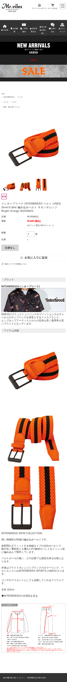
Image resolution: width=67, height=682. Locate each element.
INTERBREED (8, 97)
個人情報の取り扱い (43, 30)
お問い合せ (53, 30)
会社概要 (15, 30)
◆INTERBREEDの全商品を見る (19, 595)
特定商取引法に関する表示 (36, 678)
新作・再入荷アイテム (11, 107)
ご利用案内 (25, 30)
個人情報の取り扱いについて (13, 678)
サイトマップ (63, 30)
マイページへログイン (39, 8)
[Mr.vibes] (12, 11)
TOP (3, 94)
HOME (5, 30)
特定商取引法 (34, 30)
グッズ (20, 97)
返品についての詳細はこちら (16, 264)
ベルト (14, 102)
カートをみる (52, 8)
